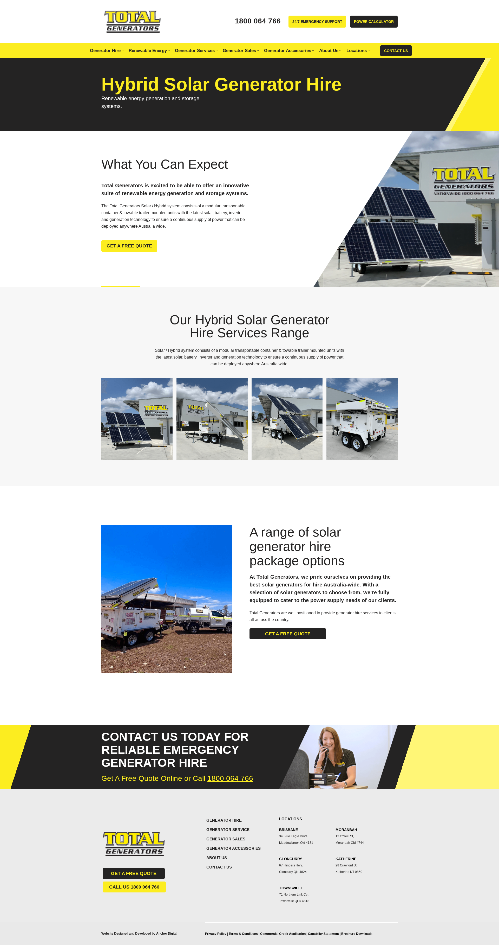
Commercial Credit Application (283, 934)
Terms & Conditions (243, 934)
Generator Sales (239, 50)
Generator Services (195, 50)
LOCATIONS (290, 819)
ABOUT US (216, 857)
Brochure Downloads (356, 934)
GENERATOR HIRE (224, 820)
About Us (328, 50)
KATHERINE (346, 859)
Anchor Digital (166, 933)
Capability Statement (324, 934)
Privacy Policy (215, 934)
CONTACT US (219, 867)
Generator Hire (105, 50)
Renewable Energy (148, 50)
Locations (356, 50)
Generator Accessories (287, 50)
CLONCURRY (290, 859)
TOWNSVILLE (291, 888)
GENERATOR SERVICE (228, 829)
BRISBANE (288, 830)
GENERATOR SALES (225, 839)
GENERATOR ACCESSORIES (233, 848)
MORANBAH (346, 830)
